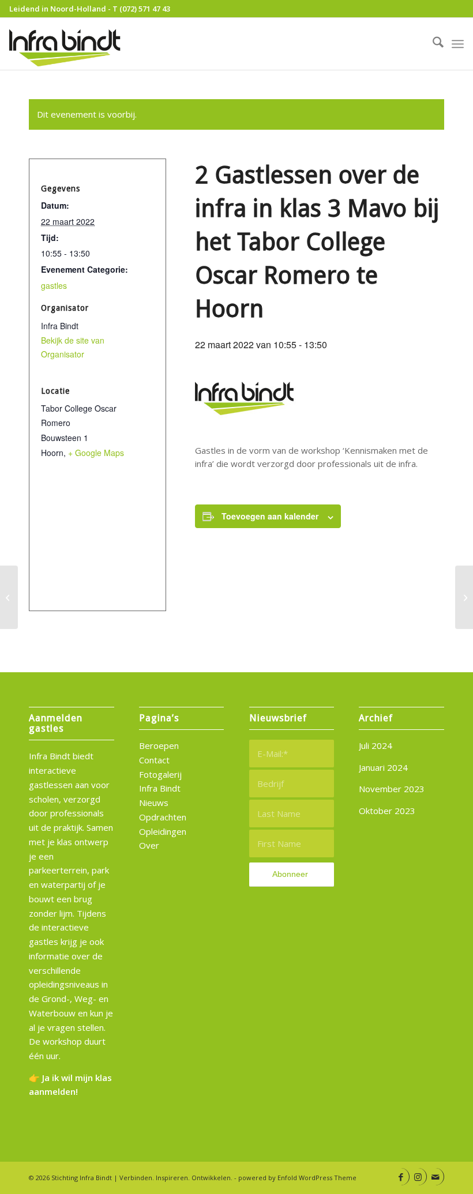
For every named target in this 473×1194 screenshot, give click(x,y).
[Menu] (458, 43)
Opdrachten (162, 817)
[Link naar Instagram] (418, 1176)
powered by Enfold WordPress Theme (297, 1177)
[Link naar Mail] (435, 1176)
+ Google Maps (96, 452)
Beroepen (159, 745)
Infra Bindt (160, 788)
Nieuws (153, 802)
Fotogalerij (160, 774)
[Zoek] (432, 44)
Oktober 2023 (387, 810)
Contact (154, 760)
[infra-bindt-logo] (65, 44)
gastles (54, 285)
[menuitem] (432, 44)
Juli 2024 (375, 745)
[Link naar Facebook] (400, 1176)
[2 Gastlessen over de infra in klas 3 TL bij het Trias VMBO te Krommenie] (9, 597)
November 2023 (392, 788)
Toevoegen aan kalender (270, 516)
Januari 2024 (383, 767)
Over (149, 845)
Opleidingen (162, 831)
